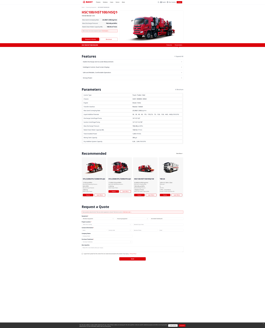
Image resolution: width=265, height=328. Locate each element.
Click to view (139, 174)
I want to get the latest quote (140, 158)
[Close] (162, 147)
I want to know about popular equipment (142, 155)
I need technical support (139, 161)
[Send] (161, 179)
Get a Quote (107, 168)
